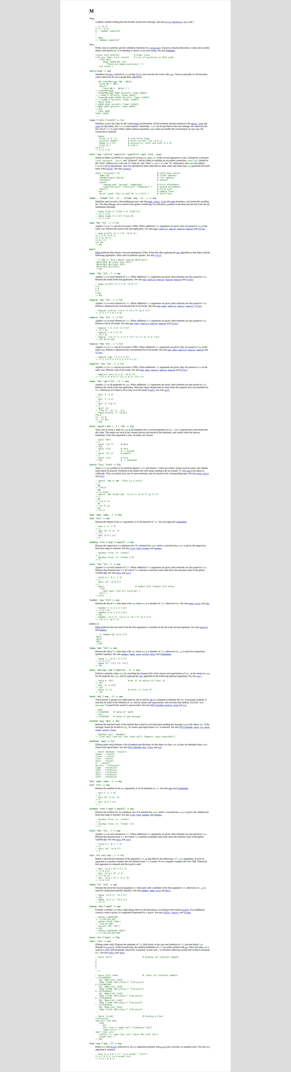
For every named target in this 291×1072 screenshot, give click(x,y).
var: (199, 676)
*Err (185, 22)
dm (151, 700)
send (175, 705)
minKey (146, 548)
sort (128, 573)
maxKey (146, 815)
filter (201, 229)
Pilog (97, 252)
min (169, 521)
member (103, 630)
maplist (163, 229)
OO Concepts (157, 705)
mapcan (189, 229)
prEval (109, 169)
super (98, 730)
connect (127, 169)
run (171, 74)
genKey (158, 548)
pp (186, 947)
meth (207, 727)
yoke (97, 126)
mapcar (172, 229)
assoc (198, 603)
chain (194, 124)
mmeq (132, 654)
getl (152, 390)
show (121, 953)
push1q (145, 654)
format (187, 912)
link (200, 124)
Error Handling (173, 22)
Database (170, 50)
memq (191, 603)
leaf (138, 548)
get (178, 253)
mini (118, 573)
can (160, 747)
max (171, 788)
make (137, 124)
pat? (111, 74)
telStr (167, 912)
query (112, 953)
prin (162, 1047)
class (113, 730)
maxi (118, 839)
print (113, 1047)
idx (207, 603)
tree (132, 548)
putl (166, 390)
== (181, 651)
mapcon (181, 229)
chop (199, 473)
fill (138, 74)
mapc (155, 229)
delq (153, 654)
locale (185, 910)
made (150, 201)
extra (106, 730)
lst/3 (158, 255)
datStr (175, 912)
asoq (138, 654)
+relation (154, 48)
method (168, 705)
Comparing (181, 521)
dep (144, 747)
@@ (150, 204)
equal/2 (203, 627)
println (110, 947)
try (184, 705)
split (206, 473)
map (144, 279)
